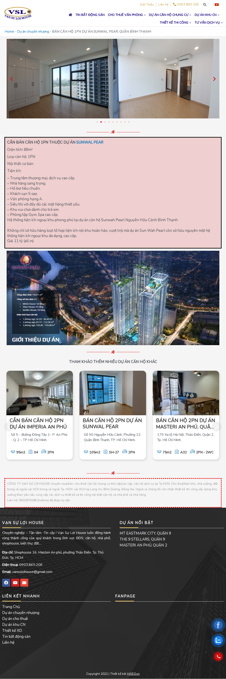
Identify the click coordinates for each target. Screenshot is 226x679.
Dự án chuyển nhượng (33, 31)
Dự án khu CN (14, 624)
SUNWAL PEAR (89, 142)
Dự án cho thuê (15, 618)
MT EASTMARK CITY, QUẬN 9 (145, 533)
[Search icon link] (204, 4)
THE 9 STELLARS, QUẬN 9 (142, 539)
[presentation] (9, 427)
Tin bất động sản (16, 636)
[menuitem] (217, 4)
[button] (11, 78)
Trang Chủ (11, 606)
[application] (144, 15)
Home (9, 31)
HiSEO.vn (133, 674)
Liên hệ (8, 642)
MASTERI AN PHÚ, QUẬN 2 (143, 545)
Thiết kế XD (12, 630)
